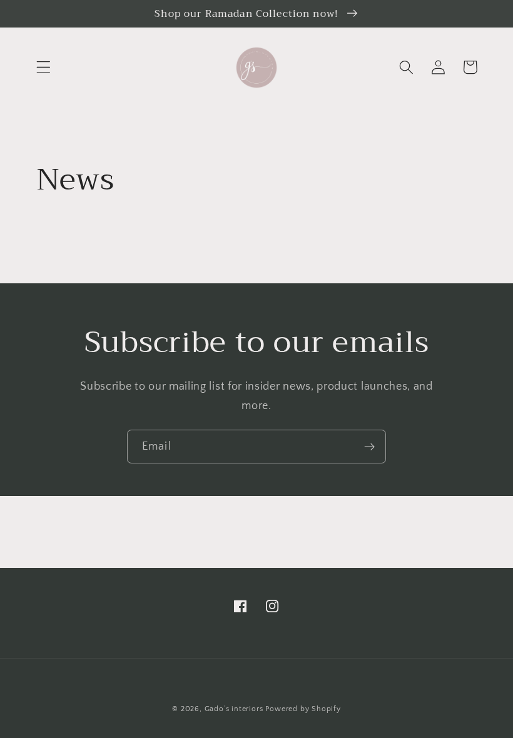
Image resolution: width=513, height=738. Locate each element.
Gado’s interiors (234, 709)
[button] (43, 67)
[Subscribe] (369, 446)
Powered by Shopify (303, 709)
